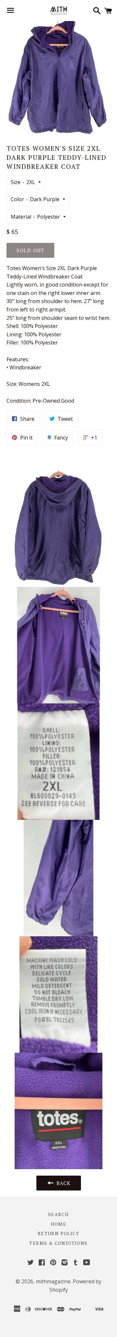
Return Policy (58, 1233)
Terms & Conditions (58, 1243)
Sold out (30, 250)
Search (58, 1214)
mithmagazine (53, 1281)
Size (15, 182)
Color (17, 199)
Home (59, 1224)
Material (21, 216)
